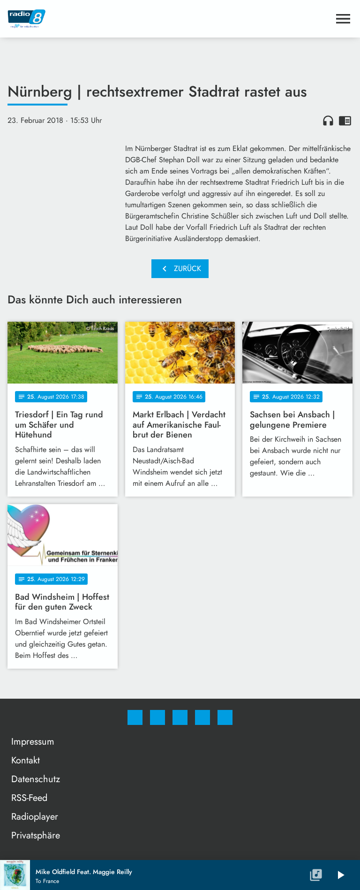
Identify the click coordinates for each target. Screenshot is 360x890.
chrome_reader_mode (345, 120)
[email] (225, 717)
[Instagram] (157, 717)
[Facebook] (135, 717)
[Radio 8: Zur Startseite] (169, 18)
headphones (328, 120)
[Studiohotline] (202, 717)
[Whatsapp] (180, 717)
